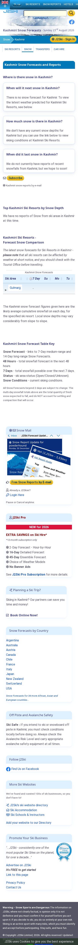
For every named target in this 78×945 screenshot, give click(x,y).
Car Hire (58, 49)
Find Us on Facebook (25, 769)
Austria (10, 650)
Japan (10, 674)
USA (9, 688)
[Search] (71, 13)
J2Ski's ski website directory (28, 805)
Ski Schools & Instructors (27, 815)
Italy (9, 669)
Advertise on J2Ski (18, 865)
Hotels (68, 4)
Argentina (12, 640)
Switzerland (14, 683)
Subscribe (15, 178)
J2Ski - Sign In (64, 39)
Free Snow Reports (31, 482)
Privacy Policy (15, 882)
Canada (11, 655)
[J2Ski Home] (10, 12)
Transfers (42, 49)
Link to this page (17, 875)
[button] (21, 279)
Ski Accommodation (23, 810)
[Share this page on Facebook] (71, 23)
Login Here (16, 495)
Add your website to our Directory (28, 822)
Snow (6, 39)
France (10, 664)
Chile (9, 659)
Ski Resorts (12, 49)
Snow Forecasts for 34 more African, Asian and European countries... (32, 697)
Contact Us (13, 887)
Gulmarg (15, 288)
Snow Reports (52, 4)
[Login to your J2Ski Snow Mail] (38, 455)
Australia (12, 645)
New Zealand (14, 679)
